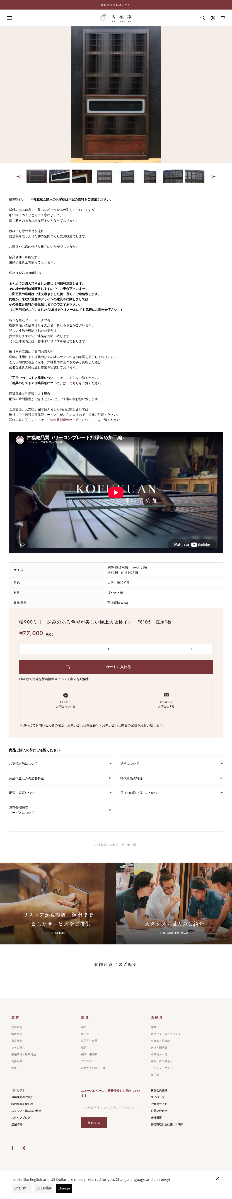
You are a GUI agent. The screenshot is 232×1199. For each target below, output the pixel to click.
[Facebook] (122, 844)
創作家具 (16, 1061)
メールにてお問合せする (166, 704)
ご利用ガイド (159, 1104)
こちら (71, 378)
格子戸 (85, 1034)
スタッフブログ (20, 1117)
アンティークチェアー (164, 1068)
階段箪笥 (16, 1034)
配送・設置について (23, 793)
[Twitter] (128, 844)
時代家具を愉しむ (22, 1104)
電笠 (153, 1027)
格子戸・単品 (89, 1040)
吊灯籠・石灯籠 (160, 1040)
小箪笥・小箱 (159, 1054)
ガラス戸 (86, 1061)
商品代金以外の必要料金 (26, 778)
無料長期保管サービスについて (21, 810)
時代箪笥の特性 (131, 778)
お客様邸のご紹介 (22, 1097)
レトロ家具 (18, 1047)
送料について (129, 763)
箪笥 (14, 1068)
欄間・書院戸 (89, 1054)
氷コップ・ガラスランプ (166, 1034)
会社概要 (156, 1117)
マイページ (157, 1097)
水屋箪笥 (16, 1027)
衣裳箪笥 (16, 1040)
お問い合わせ (159, 1110)
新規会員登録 (159, 1090)
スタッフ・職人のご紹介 (26, 1110)
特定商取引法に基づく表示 (167, 1124)
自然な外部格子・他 (93, 1068)
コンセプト (18, 1090)
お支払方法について (23, 763)
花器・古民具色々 (162, 1061)
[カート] (223, 18)
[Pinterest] (134, 844)
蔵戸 (84, 1027)
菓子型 (155, 1074)
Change (64, 1188)
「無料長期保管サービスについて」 (72, 420)
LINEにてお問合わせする (65, 704)
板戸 (84, 1047)
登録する (94, 1123)
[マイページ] (213, 18)
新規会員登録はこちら (116, 5)
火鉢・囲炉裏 (159, 1047)
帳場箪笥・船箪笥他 (23, 1054)
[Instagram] (23, 1148)
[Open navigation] (9, 18)
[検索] (203, 18)
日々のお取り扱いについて (139, 793)
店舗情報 (16, 1124)
